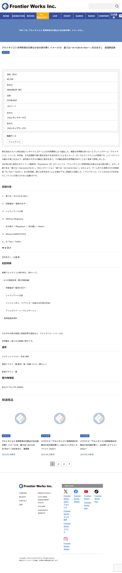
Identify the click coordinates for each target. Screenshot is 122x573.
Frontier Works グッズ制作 (67, 515)
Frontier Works (87, 497)
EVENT (67, 15)
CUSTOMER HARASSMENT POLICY (43, 500)
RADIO (91, 15)
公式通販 (114, 16)
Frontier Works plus (87, 505)
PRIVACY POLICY (44, 493)
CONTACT (23, 500)
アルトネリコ (14, 141)
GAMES (79, 15)
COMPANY (103, 15)
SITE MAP (41, 506)
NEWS (6, 15)
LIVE (55, 15)
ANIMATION (18, 15)
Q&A (21, 504)
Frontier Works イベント (67, 527)
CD (26, 30)
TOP (21, 30)
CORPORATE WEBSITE (43, 511)
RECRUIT (22, 497)
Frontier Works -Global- (77, 499)
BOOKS (30, 15)
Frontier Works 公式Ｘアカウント (67, 501)
